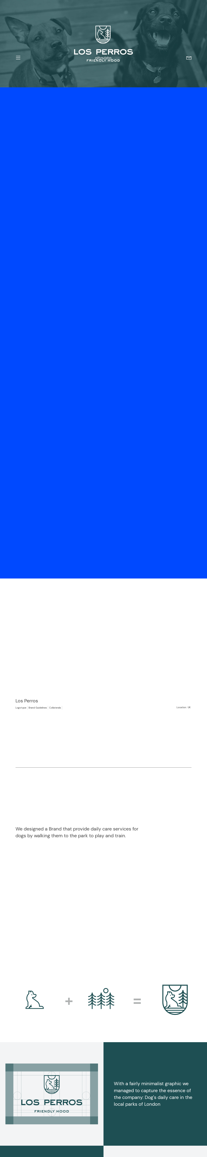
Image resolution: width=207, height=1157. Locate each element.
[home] (103, 57)
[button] (18, 58)
